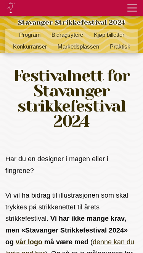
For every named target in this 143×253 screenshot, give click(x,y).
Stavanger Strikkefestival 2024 (71, 22)
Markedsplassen (78, 47)
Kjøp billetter (109, 35)
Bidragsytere (67, 35)
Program (30, 35)
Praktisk (120, 47)
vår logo (29, 242)
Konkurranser (30, 47)
